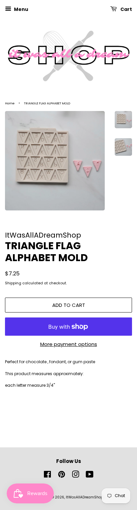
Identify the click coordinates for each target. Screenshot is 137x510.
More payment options (68, 344)
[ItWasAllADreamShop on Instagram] (75, 476)
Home (10, 103)
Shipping (13, 283)
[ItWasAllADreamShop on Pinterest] (61, 476)
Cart (125, 9)
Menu (20, 9)
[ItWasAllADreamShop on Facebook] (47, 476)
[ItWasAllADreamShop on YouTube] (89, 476)
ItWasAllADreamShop (84, 497)
